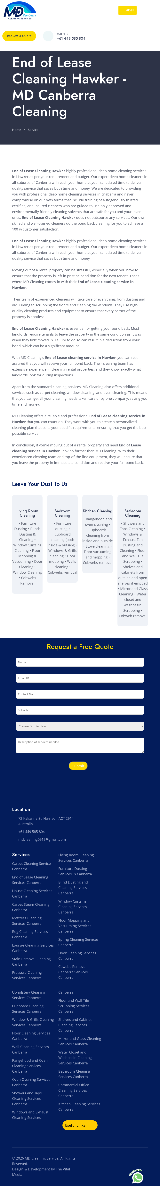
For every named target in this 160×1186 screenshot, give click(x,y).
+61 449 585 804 (71, 38)
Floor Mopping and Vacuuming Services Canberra (74, 926)
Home (16, 130)
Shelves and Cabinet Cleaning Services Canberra (75, 1025)
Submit (78, 765)
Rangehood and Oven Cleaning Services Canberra (30, 1066)
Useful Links (75, 1125)
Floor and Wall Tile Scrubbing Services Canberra (73, 1006)
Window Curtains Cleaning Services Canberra (72, 906)
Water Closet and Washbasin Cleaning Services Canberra (75, 1057)
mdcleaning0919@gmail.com (42, 839)
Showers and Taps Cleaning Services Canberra (27, 1098)
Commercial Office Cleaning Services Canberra (73, 1090)
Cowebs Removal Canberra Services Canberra (73, 972)
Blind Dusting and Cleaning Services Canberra (73, 887)
